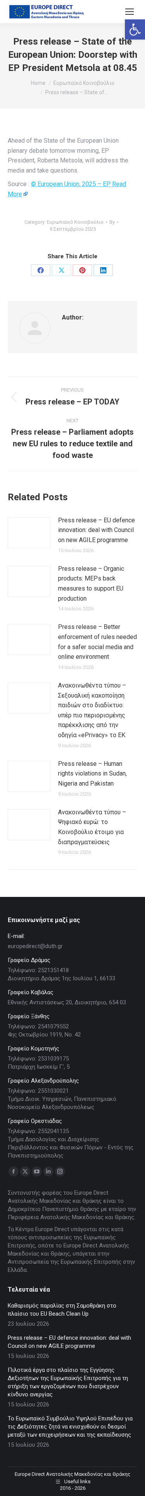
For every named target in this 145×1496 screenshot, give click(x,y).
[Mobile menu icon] (129, 11)
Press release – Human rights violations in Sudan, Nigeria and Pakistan (92, 773)
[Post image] (29, 532)
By (112, 222)
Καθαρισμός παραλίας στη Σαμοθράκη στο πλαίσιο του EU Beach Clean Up (62, 1309)
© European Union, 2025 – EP (71, 184)
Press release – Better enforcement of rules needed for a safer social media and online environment (97, 641)
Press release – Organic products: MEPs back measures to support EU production (91, 583)
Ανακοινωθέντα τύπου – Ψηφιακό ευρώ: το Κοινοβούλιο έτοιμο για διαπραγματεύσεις (92, 827)
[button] (135, 29)
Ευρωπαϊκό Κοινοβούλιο (75, 222)
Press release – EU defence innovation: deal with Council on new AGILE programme (96, 530)
